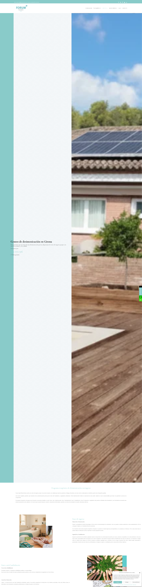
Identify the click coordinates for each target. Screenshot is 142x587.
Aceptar (117, 582)
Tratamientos (96, 8)
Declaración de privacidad (128, 584)
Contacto (124, 8)
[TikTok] (126, 2)
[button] (139, 572)
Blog (120, 8)
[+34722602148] (140, 299)
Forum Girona (89, 8)
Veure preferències (136, 582)
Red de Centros (112, 8)
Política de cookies (121, 584)
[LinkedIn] (120, 2)
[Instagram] (122, 2)
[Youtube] (124, 2)
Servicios (105, 8)
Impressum (134, 584)
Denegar (126, 582)
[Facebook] (118, 2)
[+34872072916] (140, 296)
